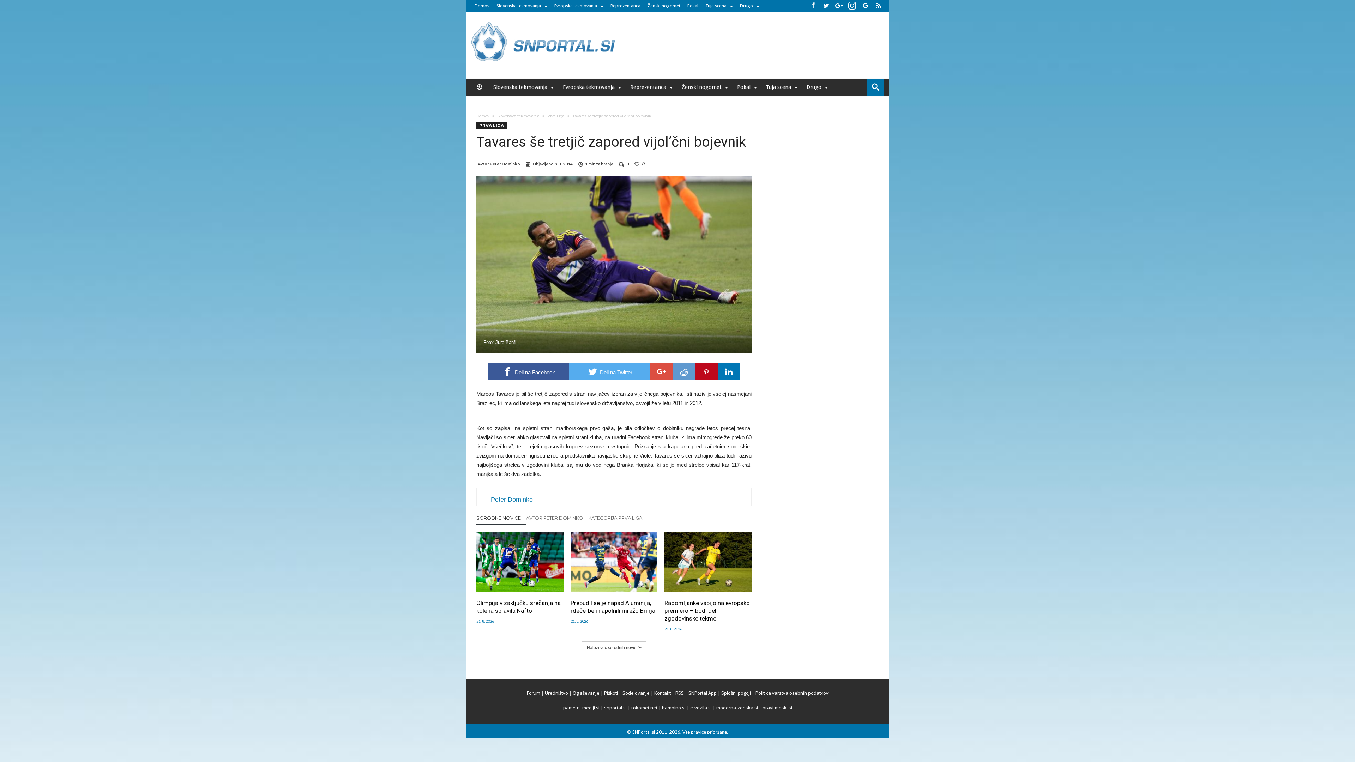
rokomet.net (644, 707)
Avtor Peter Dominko (554, 518)
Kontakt (662, 693)
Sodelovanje (636, 693)
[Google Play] (865, 6)
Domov (482, 5)
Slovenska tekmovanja (518, 5)
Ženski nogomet (664, 5)
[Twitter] (826, 6)
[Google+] (839, 6)
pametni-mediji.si (581, 707)
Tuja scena (716, 5)
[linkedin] (729, 371)
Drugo (746, 5)
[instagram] (852, 6)
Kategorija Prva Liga (615, 518)
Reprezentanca (625, 5)
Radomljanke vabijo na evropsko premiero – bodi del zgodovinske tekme (707, 610)
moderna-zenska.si (737, 707)
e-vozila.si (701, 707)
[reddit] (684, 371)
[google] (661, 371)
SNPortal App (702, 693)
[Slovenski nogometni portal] (544, 22)
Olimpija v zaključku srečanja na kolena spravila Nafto (518, 606)
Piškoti (611, 693)
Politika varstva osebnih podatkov (792, 693)
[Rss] (878, 6)
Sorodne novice (498, 518)
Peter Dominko (505, 164)
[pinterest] (706, 371)
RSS (679, 693)
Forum (533, 693)
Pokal (692, 5)
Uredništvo (556, 693)
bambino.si (674, 707)
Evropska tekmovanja (575, 5)
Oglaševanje (586, 693)
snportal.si (615, 707)
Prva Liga (556, 116)
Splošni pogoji (736, 693)
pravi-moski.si (777, 707)
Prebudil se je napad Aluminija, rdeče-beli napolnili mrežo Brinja (613, 606)
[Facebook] (813, 6)
